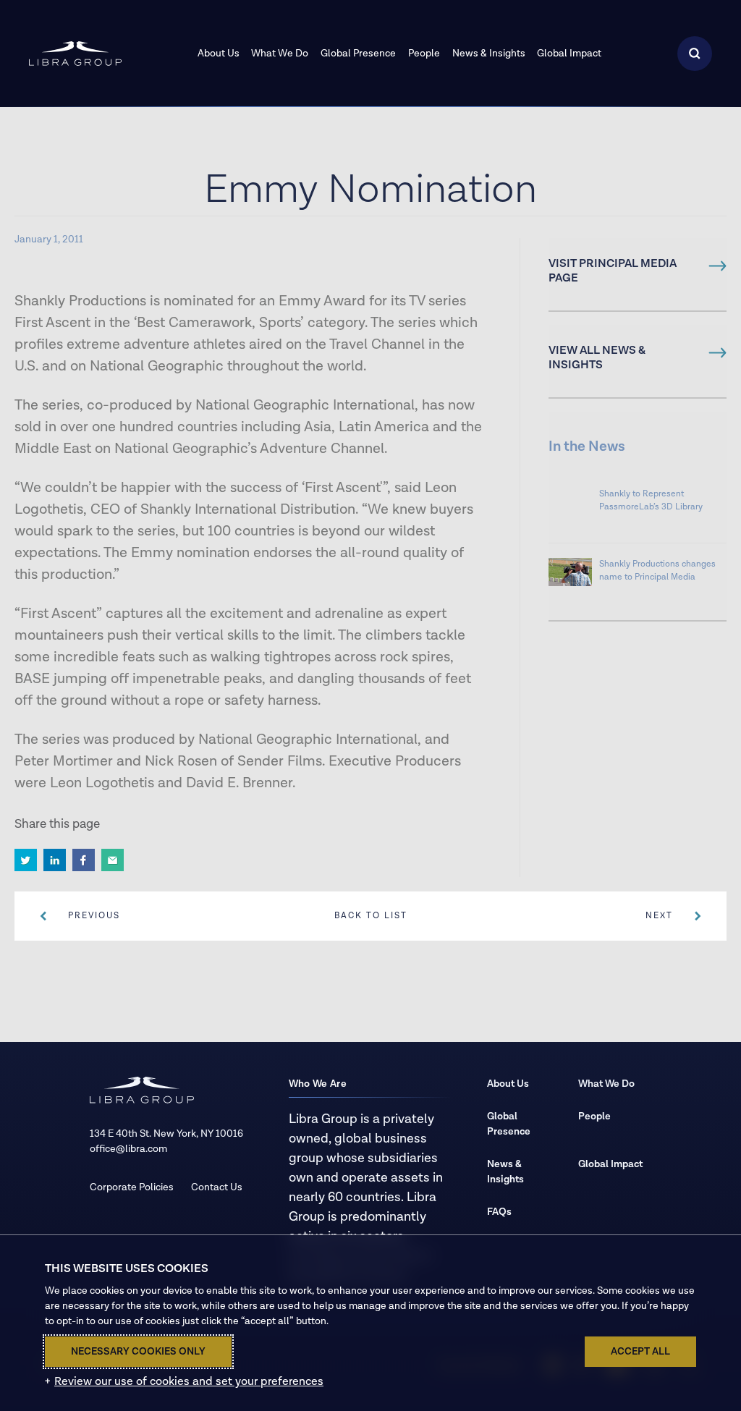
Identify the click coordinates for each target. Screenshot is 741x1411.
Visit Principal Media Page (613, 271)
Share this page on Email (112, 860)
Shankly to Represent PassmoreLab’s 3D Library (651, 500)
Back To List (370, 915)
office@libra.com (128, 1149)
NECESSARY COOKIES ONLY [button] (138, 1351)
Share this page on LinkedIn (54, 860)
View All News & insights (597, 358)
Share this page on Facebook (83, 860)
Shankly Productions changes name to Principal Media (657, 570)
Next (659, 915)
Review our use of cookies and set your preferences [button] (188, 1381)
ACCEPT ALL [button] (640, 1351)
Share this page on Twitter (25, 860)
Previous (94, 915)
